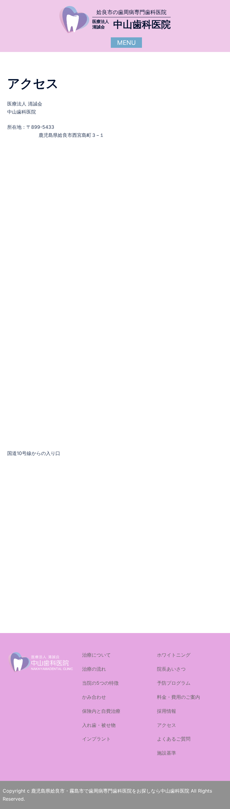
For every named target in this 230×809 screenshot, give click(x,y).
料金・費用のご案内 (178, 697)
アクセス (166, 725)
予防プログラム (173, 683)
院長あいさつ (171, 669)
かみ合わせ (94, 697)
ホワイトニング (173, 655)
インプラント (96, 739)
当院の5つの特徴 (100, 683)
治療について (96, 655)
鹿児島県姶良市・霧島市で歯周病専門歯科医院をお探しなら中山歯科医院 (111, 791)
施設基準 (166, 753)
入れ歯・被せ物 (99, 725)
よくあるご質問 (173, 739)
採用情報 (166, 711)
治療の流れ (94, 669)
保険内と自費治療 (101, 711)
